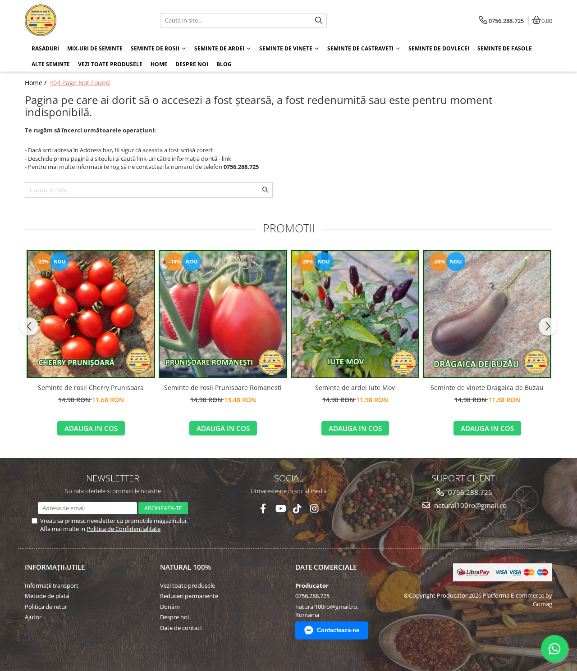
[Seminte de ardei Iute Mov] (355, 314)
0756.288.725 (469, 492)
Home (159, 64)
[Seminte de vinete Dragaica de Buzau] (487, 314)
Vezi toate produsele (187, 585)
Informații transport (51, 585)
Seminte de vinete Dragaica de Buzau (487, 387)
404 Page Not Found (80, 82)
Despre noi (191, 64)
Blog (224, 64)
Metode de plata (47, 596)
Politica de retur (46, 607)
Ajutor (33, 617)
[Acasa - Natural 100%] (81, 20)
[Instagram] (314, 509)
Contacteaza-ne (338, 630)
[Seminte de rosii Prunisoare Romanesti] (223, 314)
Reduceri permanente (189, 596)
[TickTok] (297, 509)
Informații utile (55, 566)
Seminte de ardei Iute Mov (355, 387)
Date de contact (181, 628)
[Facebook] (263, 509)
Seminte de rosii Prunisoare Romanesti (223, 387)
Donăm (170, 607)
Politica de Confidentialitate (123, 529)
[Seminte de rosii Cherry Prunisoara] (91, 314)
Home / (36, 82)
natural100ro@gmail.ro (469, 505)
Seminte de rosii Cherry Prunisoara (91, 387)
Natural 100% (185, 566)
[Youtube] (280, 509)
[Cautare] (319, 20)
